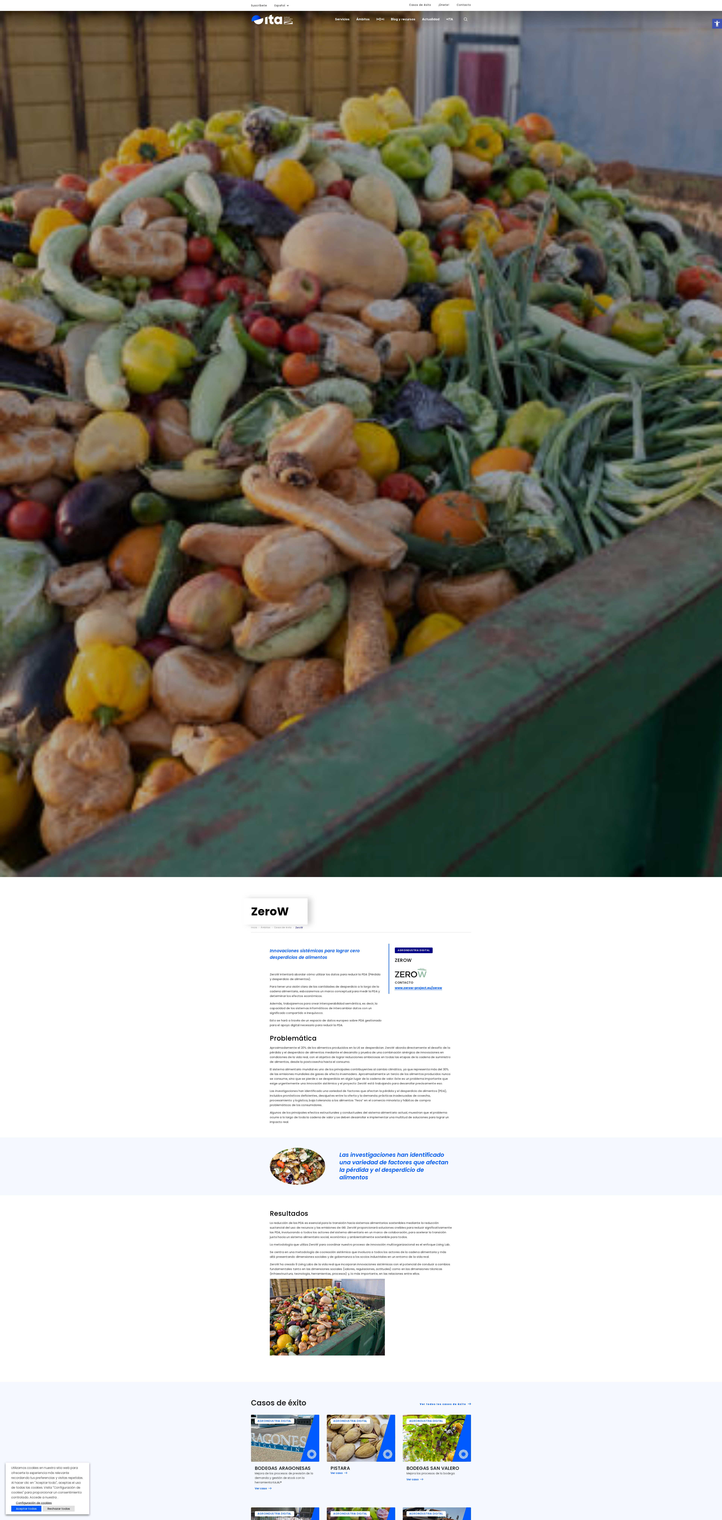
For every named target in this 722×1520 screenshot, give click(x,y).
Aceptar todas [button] (26, 1509)
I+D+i (380, 19)
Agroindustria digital (414, 950)
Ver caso (261, 1488)
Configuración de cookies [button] (34, 1503)
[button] (717, 24)
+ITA (449, 19)
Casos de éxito (420, 5)
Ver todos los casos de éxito (443, 1404)
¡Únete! (444, 5)
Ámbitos (363, 19)
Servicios (342, 19)
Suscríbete (259, 5)
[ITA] (272, 24)
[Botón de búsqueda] (465, 19)
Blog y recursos (403, 19)
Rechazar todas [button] (59, 1509)
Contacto (464, 5)
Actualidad (430, 19)
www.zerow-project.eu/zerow (418, 988)
